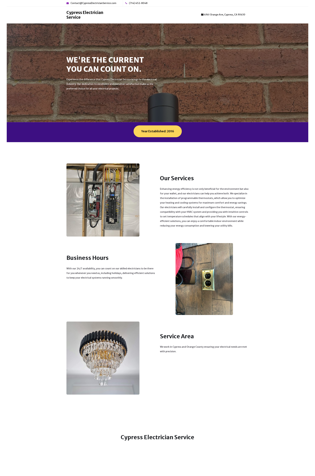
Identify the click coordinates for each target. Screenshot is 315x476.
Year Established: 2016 (157, 131)
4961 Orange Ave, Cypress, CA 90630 (224, 14)
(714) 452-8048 (137, 3)
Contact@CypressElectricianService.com (93, 3)
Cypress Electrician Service (84, 15)
